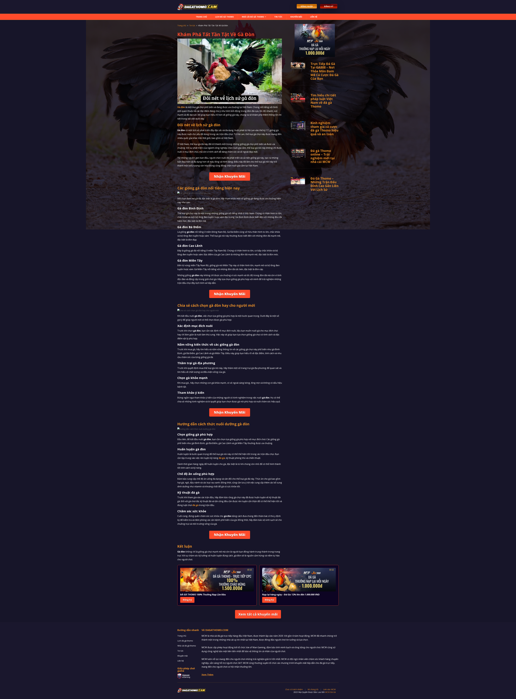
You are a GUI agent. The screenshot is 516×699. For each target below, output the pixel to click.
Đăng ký (187, 599)
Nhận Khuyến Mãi (229, 176)
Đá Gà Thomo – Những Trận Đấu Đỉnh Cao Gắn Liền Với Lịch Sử (324, 184)
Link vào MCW (329, 689)
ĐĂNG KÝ (328, 6)
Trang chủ (201, 16)
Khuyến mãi (296, 16)
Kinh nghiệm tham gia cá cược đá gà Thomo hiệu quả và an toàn (324, 128)
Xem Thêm (207, 674)
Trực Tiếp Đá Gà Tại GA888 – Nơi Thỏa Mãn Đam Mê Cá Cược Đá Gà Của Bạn (324, 71)
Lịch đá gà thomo (224, 16)
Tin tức (278, 16)
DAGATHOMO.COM (216, 630)
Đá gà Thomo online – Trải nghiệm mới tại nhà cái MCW (323, 156)
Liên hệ (313, 16)
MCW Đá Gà (330, 692)
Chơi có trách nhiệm (294, 689)
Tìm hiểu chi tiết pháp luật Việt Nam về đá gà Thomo (323, 100)
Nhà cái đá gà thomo (253, 16)
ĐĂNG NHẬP (307, 6)
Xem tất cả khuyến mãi (258, 614)
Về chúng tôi (313, 689)
